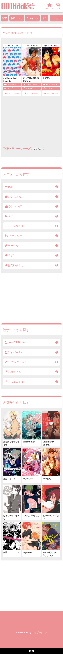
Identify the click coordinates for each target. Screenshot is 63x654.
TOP (4, 18)
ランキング (32, 18)
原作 (44, 18)
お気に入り (17, 18)
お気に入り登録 (13, 93)
